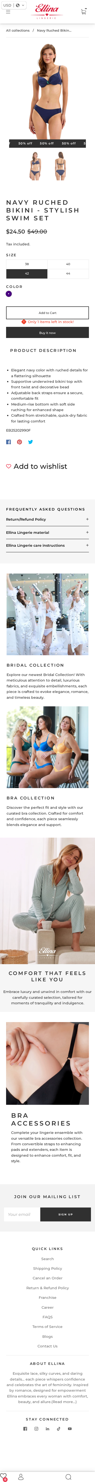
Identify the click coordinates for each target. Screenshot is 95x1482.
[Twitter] (30, 442)
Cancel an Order (48, 1278)
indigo (9, 294)
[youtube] (69, 1428)
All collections (18, 30)
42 (27, 273)
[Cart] (83, 11)
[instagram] (36, 1428)
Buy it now (47, 333)
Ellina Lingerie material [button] (27, 532)
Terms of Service (47, 1326)
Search (47, 1259)
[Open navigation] (11, 12)
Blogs (47, 1336)
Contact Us (47, 1346)
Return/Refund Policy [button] (26, 519)
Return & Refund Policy (47, 1288)
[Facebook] (8, 442)
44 (68, 273)
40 (68, 264)
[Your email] (22, 1214)
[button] (17, 92)
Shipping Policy (47, 1268)
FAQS (48, 1317)
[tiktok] (58, 1428)
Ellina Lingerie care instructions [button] (35, 545)
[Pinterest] (19, 442)
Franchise (47, 1297)
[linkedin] (47, 1428)
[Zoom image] (48, 92)
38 (27, 264)
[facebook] (25, 1428)
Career (48, 1307)
